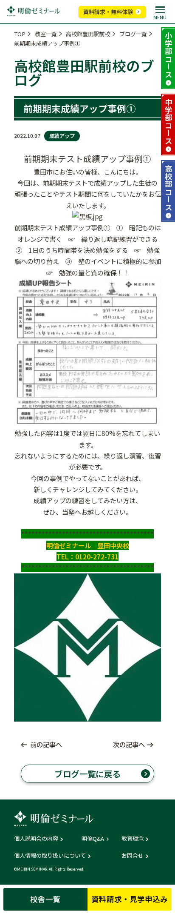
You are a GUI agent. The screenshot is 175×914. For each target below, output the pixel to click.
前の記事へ (46, 744)
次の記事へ (129, 744)
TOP (19, 34)
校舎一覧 (45, 899)
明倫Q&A (93, 838)
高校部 (168, 188)
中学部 (168, 121)
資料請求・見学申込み (129, 899)
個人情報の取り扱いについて (50, 855)
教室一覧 (46, 34)
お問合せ (132, 855)
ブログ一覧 (133, 34)
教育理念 (132, 838)
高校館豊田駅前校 (88, 34)
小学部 (168, 55)
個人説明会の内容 (36, 838)
